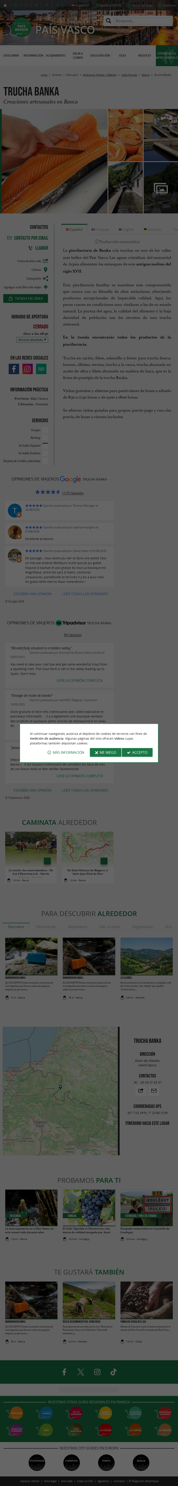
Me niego (108, 752)
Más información (68, 752)
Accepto (139, 752)
